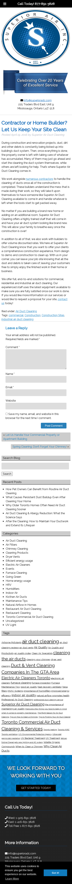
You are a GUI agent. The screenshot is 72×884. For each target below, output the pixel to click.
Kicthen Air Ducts (16, 596)
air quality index (22, 653)
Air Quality (40, 647)
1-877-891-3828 (30, 826)
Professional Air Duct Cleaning (17, 699)
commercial (16, 315)
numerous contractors (39, 178)
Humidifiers (12, 588)
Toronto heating (50, 730)
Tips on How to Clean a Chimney (24, 717)
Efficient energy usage (19, 560)
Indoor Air (12, 592)
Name (10, 373)
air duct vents (26, 647)
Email (10, 387)
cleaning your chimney (38, 659)
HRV (8, 584)
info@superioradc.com (38, 100)
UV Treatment (53, 738)
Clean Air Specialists (42, 653)
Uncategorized (15, 620)
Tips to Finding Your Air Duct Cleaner (54, 717)
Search (7, 473)
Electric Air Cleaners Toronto (26, 678)
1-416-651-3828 (25, 822)
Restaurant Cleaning (18, 612)
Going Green (13, 576)
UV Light (11, 624)
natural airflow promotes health (53, 695)
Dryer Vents (13, 556)
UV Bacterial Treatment (33, 738)
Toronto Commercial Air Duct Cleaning (29, 616)
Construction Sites (53, 315)
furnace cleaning (21, 682)
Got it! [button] (55, 872)
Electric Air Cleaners (18, 564)
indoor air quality (24, 695)
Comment (13, 347)
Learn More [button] (12, 878)
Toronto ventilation (10, 734)
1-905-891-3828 (26, 817)
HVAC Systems (15, 690)
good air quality (28, 686)
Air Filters (11, 544)
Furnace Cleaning (16, 572)
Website (11, 400)
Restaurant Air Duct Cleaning (23, 608)
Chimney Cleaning (17, 548)
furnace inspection (41, 682)
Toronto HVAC (63, 730)
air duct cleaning (40, 641)
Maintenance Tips (17, 600)
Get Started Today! (36, 788)
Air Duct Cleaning (26, 311)
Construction (33, 315)
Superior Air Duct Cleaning (23, 704)
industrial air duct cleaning (17, 319)
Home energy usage (18, 580)
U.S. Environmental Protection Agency (35, 734)
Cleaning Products (17, 552)
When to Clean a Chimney (29, 746)
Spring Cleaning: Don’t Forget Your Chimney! (40, 446)
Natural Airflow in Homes (21, 604)
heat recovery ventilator (50, 686)
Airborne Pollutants (11, 642)
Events (10, 568)
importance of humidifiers (37, 690)
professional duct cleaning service (48, 700)
